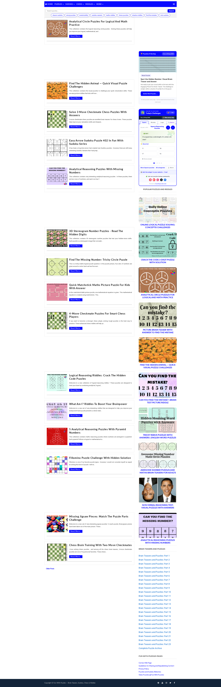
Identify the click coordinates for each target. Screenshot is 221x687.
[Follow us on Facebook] (165, 180)
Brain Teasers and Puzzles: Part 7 (154, 580)
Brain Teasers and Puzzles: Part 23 (155, 644)
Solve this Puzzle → (150, 94)
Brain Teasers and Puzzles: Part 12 (155, 600)
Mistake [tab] (153, 122)
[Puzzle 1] (154, 163)
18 (160, 148)
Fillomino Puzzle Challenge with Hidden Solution (100, 458)
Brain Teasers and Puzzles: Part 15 (155, 612)
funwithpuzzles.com (160, 183)
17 (143, 154)
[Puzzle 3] (157, 163)
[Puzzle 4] (159, 163)
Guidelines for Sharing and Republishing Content (156, 666)
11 (143, 148)
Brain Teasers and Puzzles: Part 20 (155, 632)
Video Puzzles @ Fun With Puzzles (151, 675)
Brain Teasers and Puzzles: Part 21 (155, 636)
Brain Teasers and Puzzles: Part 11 (155, 596)
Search (171, 11)
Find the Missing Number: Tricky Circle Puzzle (98, 260)
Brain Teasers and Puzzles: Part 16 (155, 616)
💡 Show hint (145, 144)
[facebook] (174, 683)
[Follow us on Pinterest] (150, 180)
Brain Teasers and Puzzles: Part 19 (155, 628)
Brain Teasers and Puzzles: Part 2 (154, 560)
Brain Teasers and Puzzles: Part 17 (155, 620)
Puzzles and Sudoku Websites (150, 672)
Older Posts (50, 569)
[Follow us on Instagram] (157, 180)
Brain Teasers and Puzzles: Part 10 (155, 592)
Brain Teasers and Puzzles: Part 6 (154, 576)
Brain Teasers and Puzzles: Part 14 (155, 608)
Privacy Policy (144, 669)
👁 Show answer (147, 159)
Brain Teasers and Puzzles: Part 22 (155, 640)
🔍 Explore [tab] (171, 122)
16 (160, 154)
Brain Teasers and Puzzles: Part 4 (154, 568)
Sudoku (69, 4)
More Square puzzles (147, 167)
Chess (79, 4)
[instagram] (166, 683)
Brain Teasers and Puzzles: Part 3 (154, 564)
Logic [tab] (162, 122)
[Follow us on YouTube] (154, 180)
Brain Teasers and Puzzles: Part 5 (154, 572)
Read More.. (76, 36)
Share (172, 167)
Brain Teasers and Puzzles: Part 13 (155, 604)
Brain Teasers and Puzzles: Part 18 (155, 624)
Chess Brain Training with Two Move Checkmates (100, 545)
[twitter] (170, 683)
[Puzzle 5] (161, 163)
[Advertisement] (89, 62)
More (99, 4)
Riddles (89, 4)
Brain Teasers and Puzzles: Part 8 (154, 584)
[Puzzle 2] (155, 163)
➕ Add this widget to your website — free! (154, 172)
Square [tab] (144, 122)
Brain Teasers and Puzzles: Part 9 (154, 588)
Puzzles (58, 4)
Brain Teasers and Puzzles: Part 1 (154, 556)
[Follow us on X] (161, 180)
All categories (160, 167)
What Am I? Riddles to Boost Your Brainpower (98, 404)
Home (50, 4)
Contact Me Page (145, 663)
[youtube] (162, 683)
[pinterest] (158, 683)
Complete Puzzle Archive (150, 648)
